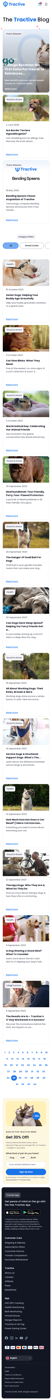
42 (22, 1084)
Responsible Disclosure (14, 1378)
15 (28, 1058)
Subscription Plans (15, 1246)
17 (39, 1058)
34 (8, 1077)
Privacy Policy (26, 1180)
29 (20, 1071)
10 (46, 1052)
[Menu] (46, 4)
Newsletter (10, 1289)
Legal (7, 1371)
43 (28, 1084)
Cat (23, 1157)
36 (20, 1077)
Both (33, 1157)
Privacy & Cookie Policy (14, 1382)
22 (22, 1065)
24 (34, 1065)
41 (17, 1084)
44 (34, 1084)
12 (12, 1058)
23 (28, 1065)
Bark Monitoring (13, 1311)
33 (43, 1071)
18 (44, 1058)
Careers (9, 1277)
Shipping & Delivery (15, 1242)
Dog (12, 1157)
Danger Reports (13, 1319)
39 (37, 1077)
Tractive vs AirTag (14, 1324)
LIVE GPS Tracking (14, 1303)
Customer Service (14, 1251)
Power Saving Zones (15, 1328)
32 (37, 1071)
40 (43, 1077)
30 (26, 1071)
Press (8, 1285)
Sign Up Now (26, 1171)
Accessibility (10, 1367)
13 (18, 1058)
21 (17, 1065)
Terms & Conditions (13, 1375)
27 (8, 1071)
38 (31, 1077)
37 (26, 1077)
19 (5, 1065)
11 (7, 1058)
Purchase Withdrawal (16, 1259)
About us (10, 1272)
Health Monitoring (14, 1307)
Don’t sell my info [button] (12, 1386)
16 (34, 1058)
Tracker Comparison (16, 1255)
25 (40, 1065)
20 (11, 1065)
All (10, 245)
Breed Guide (31, 245)
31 (32, 1071)
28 (14, 1071)
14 (23, 1058)
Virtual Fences (12, 1315)
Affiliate (9, 1281)
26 (46, 1065)
